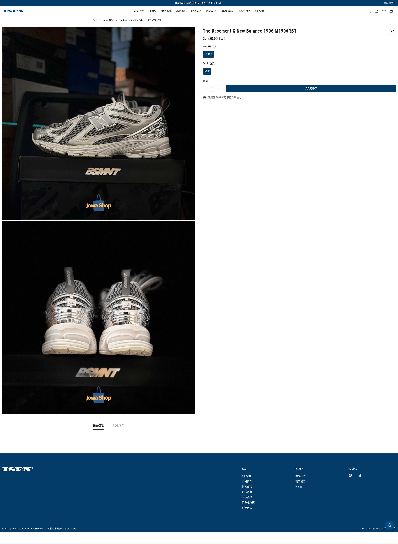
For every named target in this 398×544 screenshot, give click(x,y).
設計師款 (139, 11)
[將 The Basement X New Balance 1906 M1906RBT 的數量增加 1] (219, 88)
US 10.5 (209, 55)
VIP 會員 (259, 11)
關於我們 (300, 481)
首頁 (95, 20)
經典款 (152, 11)
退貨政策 (247, 497)
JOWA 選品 (227, 11)
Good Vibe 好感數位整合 (385, 528)
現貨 (208, 72)
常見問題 (247, 481)
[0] (391, 11)
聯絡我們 (300, 476)
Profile (298, 486)
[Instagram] (360, 475)
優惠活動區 (244, 11)
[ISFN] (13, 11)
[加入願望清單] (392, 31)
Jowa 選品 (108, 20)
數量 (205, 80)
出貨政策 (247, 492)
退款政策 (247, 486)
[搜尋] (369, 11)
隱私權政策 (248, 502)
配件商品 (196, 11)
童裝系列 (166, 11)
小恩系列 (181, 11)
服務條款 (247, 507)
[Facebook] (350, 475)
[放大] (189, 33)
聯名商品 (211, 11)
